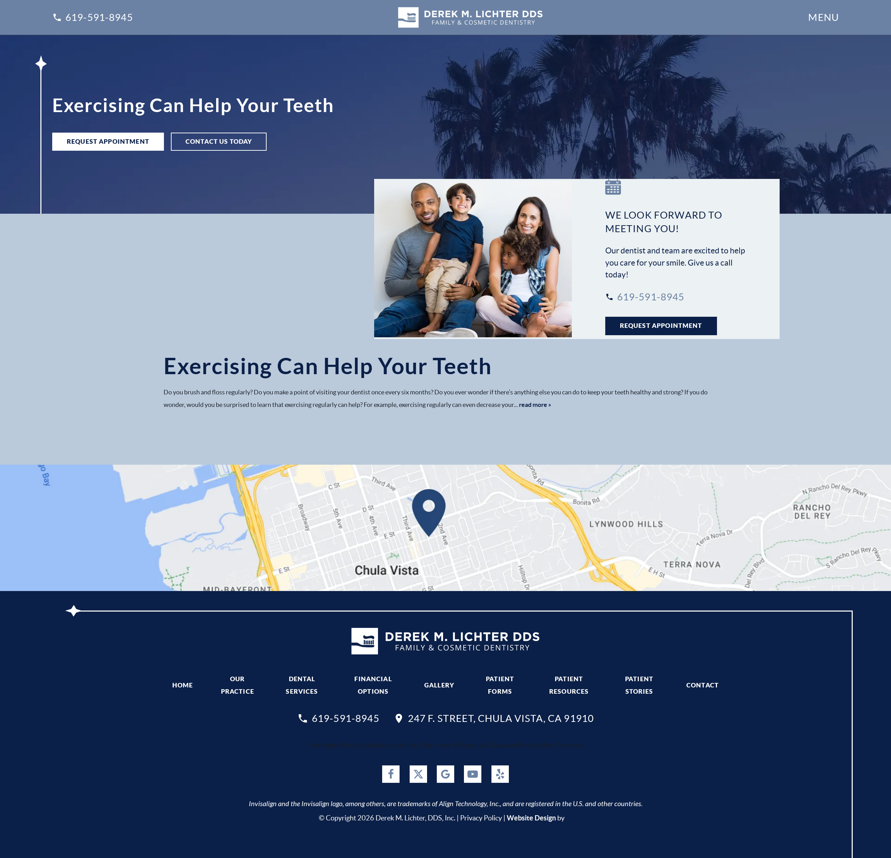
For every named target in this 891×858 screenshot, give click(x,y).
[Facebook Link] (391, 774)
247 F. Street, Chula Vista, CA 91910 (501, 718)
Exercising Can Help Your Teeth (328, 366)
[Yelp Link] (500, 774)
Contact (702, 685)
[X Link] (418, 774)
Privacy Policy (481, 818)
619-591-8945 (99, 17)
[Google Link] (445, 774)
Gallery (439, 685)
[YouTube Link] (472, 774)
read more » (535, 404)
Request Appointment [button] (108, 141)
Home (182, 685)
